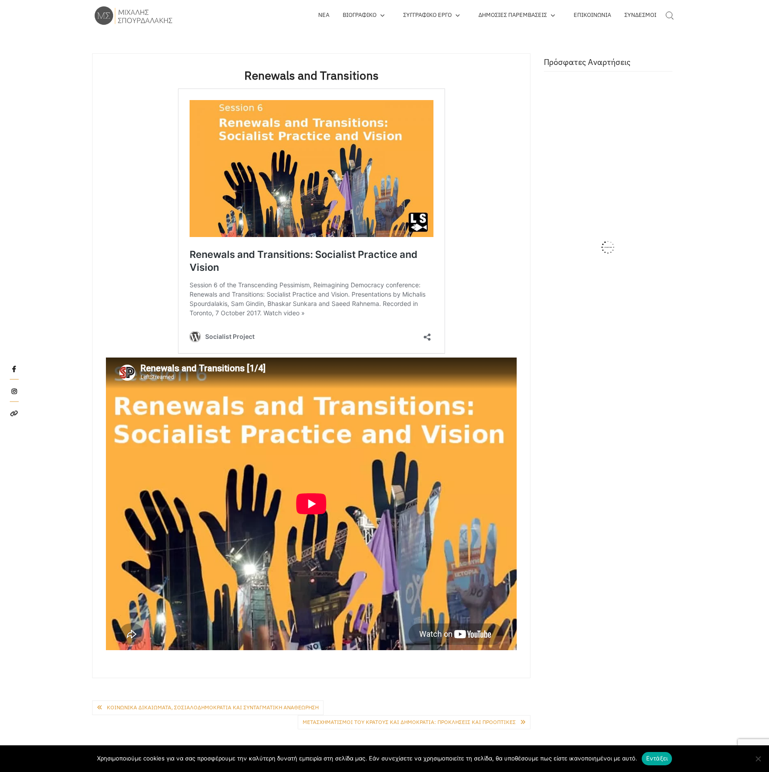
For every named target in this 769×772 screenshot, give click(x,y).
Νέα (323, 15)
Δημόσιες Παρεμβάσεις (512, 15)
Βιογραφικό (359, 15)
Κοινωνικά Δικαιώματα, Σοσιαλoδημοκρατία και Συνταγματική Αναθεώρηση (213, 707)
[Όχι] (757, 758)
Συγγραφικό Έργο (427, 15)
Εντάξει (657, 758)
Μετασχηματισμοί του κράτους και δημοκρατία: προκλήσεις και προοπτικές (409, 722)
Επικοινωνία (592, 15)
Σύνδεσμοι (640, 15)
